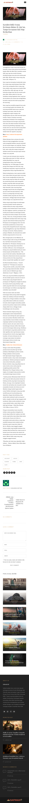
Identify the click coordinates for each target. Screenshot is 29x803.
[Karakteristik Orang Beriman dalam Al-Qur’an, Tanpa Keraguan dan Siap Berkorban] (7, 483)
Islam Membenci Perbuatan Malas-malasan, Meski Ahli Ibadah (13, 599)
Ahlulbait (7, 458)
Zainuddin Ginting (12, 39)
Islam (6, 464)
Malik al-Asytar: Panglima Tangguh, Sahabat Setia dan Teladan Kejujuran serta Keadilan (14, 734)
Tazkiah (5, 34)
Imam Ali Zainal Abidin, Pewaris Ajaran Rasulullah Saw (14, 661)
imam (20, 461)
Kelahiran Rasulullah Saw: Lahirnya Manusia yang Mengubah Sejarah (13, 757)
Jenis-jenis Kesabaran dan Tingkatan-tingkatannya (13, 615)
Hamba (14, 461)
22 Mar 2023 (11, 783)
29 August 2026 (8, 761)
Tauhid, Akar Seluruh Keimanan (14, 345)
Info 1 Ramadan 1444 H (14, 780)
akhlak (15, 458)
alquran (7, 461)
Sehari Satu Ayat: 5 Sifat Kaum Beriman (16, 771)
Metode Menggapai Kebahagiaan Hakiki (11, 646)
